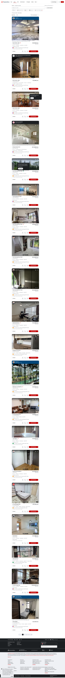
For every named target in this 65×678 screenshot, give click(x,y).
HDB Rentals (46, 662)
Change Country (43, 642)
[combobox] (29, 8)
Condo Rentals (47, 663)
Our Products (9, 644)
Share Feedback (19, 644)
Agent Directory (22, 663)
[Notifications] (59, 2)
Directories (22, 659)
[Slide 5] (26, 143)
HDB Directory (22, 662)
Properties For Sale (35, 659)
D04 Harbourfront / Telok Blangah (49, 668)
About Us (9, 643)
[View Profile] (17, 18)
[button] (28, 164)
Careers (9, 645)
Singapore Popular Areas (49, 667)
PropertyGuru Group (11, 642)
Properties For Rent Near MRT (24, 669)
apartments (31, 655)
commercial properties (50, 655)
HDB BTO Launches (10, 663)
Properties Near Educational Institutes (38, 667)
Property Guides (10, 662)
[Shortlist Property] (37, 21)
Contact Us (19, 642)
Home (13, 5)
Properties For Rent (48, 659)
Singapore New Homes (11, 667)
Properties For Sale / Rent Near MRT (26, 667)
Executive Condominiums (40, 655)
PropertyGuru (10, 659)
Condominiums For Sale (36, 663)
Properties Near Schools (36, 669)
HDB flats (35, 655)
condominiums (28, 655)
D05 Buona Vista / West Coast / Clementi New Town (50, 670)
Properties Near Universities (36, 668)
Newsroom (18, 643)
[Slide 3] (24, 143)
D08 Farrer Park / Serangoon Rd (49, 671)
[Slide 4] (25, 143)
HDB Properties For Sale (36, 662)
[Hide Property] (35, 21)
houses (45, 655)
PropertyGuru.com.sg (11, 653)
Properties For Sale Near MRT (24, 668)
